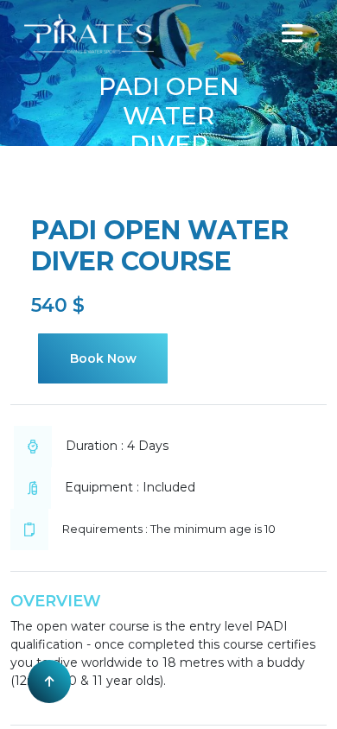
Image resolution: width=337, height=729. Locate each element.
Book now (103, 358)
